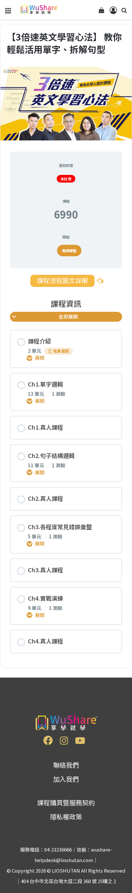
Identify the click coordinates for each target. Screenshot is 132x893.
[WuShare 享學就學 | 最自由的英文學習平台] (38, 9)
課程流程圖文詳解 (62, 280)
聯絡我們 (66, 764)
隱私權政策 (66, 816)
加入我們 (66, 779)
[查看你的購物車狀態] (101, 12)
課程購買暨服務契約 (66, 802)
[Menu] (8, 12)
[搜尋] (124, 12)
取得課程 (69, 250)
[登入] (113, 12)
